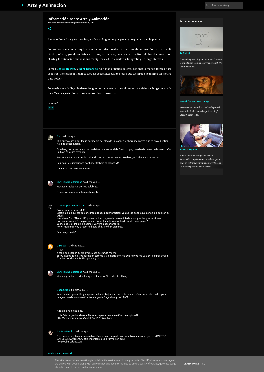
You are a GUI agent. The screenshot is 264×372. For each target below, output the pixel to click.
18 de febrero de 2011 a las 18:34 (75, 322)
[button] (49, 29)
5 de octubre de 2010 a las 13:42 (75, 263)
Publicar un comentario (60, 353)
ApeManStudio (65, 331)
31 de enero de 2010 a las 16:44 (74, 196)
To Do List (185, 53)
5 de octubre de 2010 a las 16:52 (75, 281)
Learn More (191, 363)
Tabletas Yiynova (188, 149)
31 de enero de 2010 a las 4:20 (73, 173)
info (51, 108)
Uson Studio (64, 290)
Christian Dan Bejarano (69, 182)
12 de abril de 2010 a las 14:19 (73, 236)
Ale (58, 136)
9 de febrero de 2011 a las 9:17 (74, 301)
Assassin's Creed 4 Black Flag (194, 101)
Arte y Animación (46, 5)
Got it (206, 363)
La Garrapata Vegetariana (71, 205)
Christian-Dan (66, 68)
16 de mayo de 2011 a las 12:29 (74, 346)
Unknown (62, 245)
